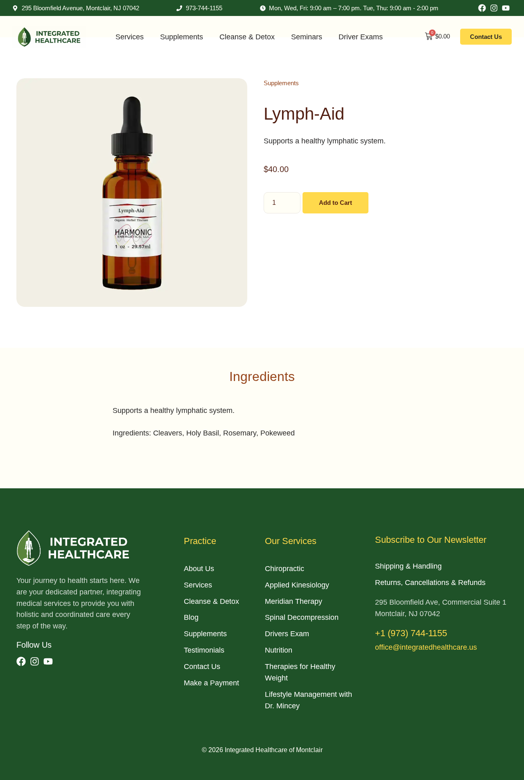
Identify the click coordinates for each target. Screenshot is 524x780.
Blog (191, 617)
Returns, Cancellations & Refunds (430, 582)
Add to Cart (335, 202)
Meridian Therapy (293, 601)
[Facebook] (482, 8)
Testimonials (204, 650)
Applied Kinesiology (297, 585)
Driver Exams (361, 37)
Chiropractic (284, 569)
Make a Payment (211, 683)
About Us (199, 569)
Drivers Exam (287, 634)
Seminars (306, 37)
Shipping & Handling (408, 566)
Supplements (181, 37)
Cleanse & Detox (247, 37)
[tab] (262, 376)
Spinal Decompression (302, 617)
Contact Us (202, 666)
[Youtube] (506, 8)
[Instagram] (494, 8)
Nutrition (278, 650)
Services (129, 37)
